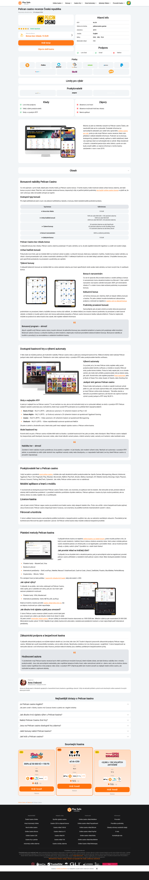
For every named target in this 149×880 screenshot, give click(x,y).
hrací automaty (119, 375)
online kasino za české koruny (94, 539)
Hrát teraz (46, 42)
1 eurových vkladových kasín (55, 578)
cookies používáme (61, 868)
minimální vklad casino (39, 618)
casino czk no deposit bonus (116, 301)
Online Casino (22, 802)
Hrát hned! (74, 786)
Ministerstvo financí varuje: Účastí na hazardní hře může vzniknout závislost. (74, 859)
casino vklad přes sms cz (52, 603)
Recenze (74, 790)
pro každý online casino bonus (107, 190)
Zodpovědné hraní (78, 855)
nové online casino (46, 474)
